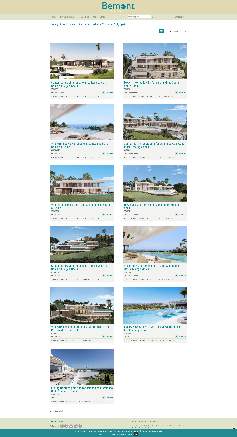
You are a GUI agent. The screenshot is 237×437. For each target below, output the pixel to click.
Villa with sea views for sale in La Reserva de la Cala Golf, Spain (79, 145)
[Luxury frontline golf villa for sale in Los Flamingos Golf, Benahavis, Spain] (82, 367)
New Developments (67, 17)
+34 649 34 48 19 (143, 427)
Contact (103, 17)
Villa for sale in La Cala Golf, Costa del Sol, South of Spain (80, 206)
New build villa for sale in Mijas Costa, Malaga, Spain (152, 206)
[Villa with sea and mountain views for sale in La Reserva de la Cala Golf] (82, 306)
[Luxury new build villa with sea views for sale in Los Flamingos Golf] (155, 306)
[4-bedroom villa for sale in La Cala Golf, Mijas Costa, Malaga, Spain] (155, 244)
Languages (179, 17)
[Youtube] (80, 426)
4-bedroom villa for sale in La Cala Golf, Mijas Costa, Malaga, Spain (151, 267)
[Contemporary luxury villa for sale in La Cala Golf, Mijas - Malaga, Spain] (155, 122)
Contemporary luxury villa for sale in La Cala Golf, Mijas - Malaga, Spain (154, 145)
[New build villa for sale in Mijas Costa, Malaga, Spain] (155, 183)
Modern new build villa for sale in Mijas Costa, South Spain (151, 84)
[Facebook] (61, 426)
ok (136, 434)
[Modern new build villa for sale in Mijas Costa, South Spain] (155, 61)
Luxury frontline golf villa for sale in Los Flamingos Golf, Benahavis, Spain (82, 389)
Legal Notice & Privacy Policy (109, 434)
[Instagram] (76, 426)
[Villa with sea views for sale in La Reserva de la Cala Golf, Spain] (82, 122)
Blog (94, 17)
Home (53, 17)
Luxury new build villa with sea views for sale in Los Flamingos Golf (152, 328)
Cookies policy (126, 434)
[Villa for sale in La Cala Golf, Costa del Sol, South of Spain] (82, 183)
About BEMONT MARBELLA (144, 421)
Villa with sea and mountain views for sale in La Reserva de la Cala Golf (80, 328)
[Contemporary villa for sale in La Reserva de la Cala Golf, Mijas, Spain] (82, 61)
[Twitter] (66, 426)
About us (85, 17)
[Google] (71, 426)
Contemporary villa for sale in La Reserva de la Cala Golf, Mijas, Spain (79, 84)
